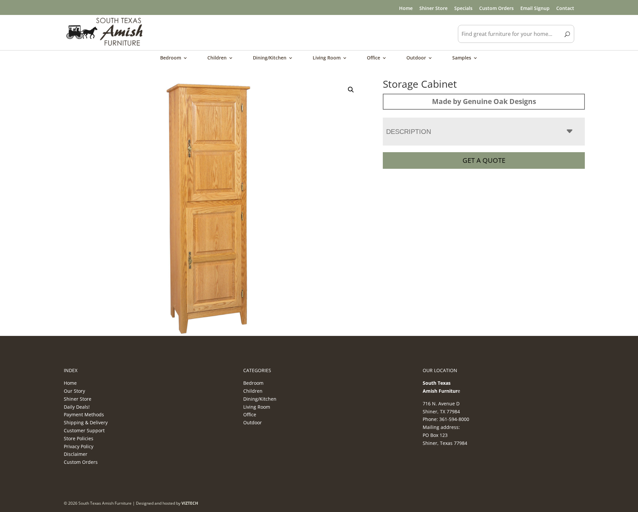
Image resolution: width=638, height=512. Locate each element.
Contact (565, 8)
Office (373, 58)
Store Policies (78, 438)
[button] (351, 90)
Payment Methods (84, 414)
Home (406, 8)
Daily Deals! (77, 407)
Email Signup (535, 8)
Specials (463, 8)
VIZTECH (189, 503)
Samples (461, 58)
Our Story (74, 391)
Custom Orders (496, 8)
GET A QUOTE (484, 160)
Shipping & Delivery (86, 422)
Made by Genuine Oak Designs (484, 101)
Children (217, 58)
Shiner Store (433, 8)
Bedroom (170, 58)
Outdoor (416, 58)
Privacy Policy (78, 446)
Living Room (327, 58)
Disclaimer (75, 454)
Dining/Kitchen (269, 58)
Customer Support (84, 430)
